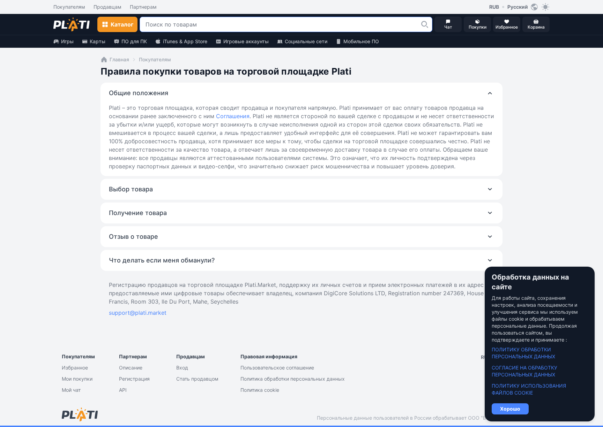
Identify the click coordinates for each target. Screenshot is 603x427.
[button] (425, 24)
